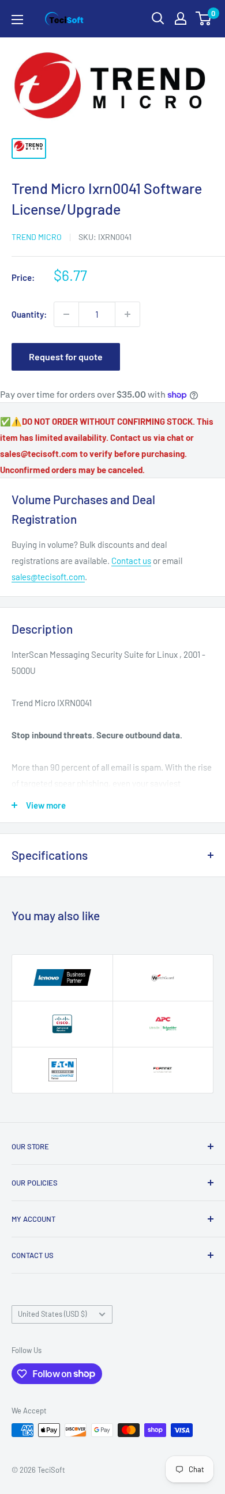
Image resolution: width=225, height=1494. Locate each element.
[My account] (180, 18)
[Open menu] (17, 19)
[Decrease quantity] (66, 314)
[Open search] (158, 18)
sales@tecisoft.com (48, 576)
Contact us (131, 560)
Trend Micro (37, 237)
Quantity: (29, 314)
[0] (204, 18)
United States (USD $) (52, 1313)
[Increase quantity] (127, 314)
